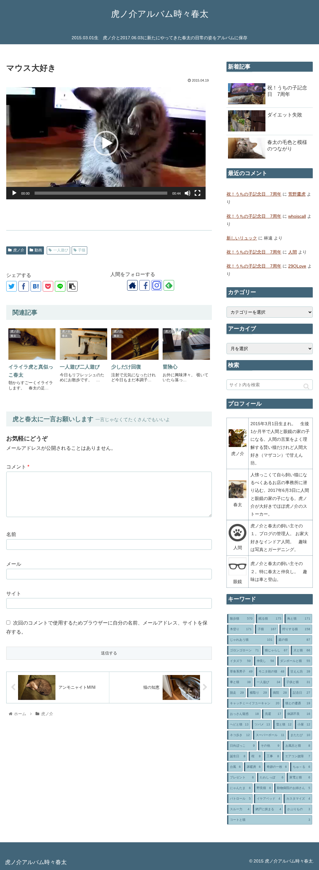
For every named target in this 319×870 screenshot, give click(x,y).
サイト (13, 593)
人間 (292, 252)
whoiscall (297, 216)
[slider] (101, 193)
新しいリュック (241, 237)
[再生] (14, 193)
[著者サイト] (132, 285)
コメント (17, 466)
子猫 (81, 250)
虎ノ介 (18, 250)
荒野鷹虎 (297, 194)
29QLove (297, 266)
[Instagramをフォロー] (156, 285)
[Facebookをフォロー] (144, 285)
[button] (105, 143)
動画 (38, 250)
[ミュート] (187, 193)
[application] (106, 143)
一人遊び (60, 250)
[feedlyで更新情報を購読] (169, 285)
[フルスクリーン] (197, 193)
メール (13, 564)
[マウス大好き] (36, 286)
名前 (11, 534)
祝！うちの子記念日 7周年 (253, 194)
